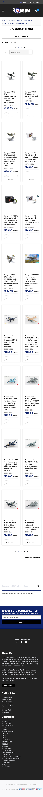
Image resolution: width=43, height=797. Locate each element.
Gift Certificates (7, 697)
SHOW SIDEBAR (20, 36)
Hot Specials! (6, 765)
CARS (4, 727)
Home (4, 20)
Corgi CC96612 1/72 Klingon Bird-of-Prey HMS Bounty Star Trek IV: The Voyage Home (11, 220)
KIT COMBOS (6, 763)
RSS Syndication (7, 702)
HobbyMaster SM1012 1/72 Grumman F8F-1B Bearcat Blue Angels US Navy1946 (10, 341)
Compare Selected (32, 558)
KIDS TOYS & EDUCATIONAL (11, 756)
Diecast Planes (9, 23)
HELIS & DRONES (8, 731)
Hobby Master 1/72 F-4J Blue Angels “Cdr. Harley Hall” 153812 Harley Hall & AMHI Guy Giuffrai (11, 465)
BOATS (4, 736)
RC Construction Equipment (11, 758)
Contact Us (5, 712)
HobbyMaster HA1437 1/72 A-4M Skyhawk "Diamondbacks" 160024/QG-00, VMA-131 (31, 465)
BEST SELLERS (7, 723)
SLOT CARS (6, 733)
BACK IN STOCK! (7, 725)
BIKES (4, 738)
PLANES (4, 729)
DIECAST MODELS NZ (25, 20)
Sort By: (5, 52)
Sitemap (4, 708)
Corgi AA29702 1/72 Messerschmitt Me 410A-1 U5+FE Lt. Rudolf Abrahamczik (10, 97)
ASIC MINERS (6, 721)
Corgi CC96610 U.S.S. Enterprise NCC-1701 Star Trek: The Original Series (32, 220)
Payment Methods (8, 706)
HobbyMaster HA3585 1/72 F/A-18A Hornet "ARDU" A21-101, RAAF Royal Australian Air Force (32, 402)
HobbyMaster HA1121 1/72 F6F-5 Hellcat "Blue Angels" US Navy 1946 (10, 525)
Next (26, 47)
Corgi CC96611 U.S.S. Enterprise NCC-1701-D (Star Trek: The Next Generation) (31, 157)
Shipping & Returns (8, 704)
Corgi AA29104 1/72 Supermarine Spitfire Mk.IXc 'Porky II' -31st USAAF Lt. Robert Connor (32, 280)
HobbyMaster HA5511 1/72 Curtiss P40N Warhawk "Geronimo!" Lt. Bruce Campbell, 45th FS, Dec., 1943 (32, 341)
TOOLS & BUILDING (8, 752)
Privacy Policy (6, 699)
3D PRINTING (6, 748)
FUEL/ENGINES (7, 750)
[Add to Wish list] (17, 113)
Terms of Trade (7, 710)
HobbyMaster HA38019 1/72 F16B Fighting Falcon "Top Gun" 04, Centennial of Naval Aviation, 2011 (10, 403)
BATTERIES (5, 740)
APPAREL (5, 746)
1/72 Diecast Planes (22, 23)
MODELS (12, 20)
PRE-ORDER (6, 767)
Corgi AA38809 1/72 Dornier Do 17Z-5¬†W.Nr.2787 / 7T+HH (32, 95)
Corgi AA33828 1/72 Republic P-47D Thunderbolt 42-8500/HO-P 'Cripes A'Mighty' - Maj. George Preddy (11, 159)
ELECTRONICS (7, 742)
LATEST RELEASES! (8, 760)
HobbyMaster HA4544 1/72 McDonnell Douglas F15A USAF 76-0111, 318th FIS (32, 525)
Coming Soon (6, 754)
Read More (8, 685)
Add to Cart (11, 85)
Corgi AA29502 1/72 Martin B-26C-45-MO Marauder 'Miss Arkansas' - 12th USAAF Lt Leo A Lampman (11, 280)
